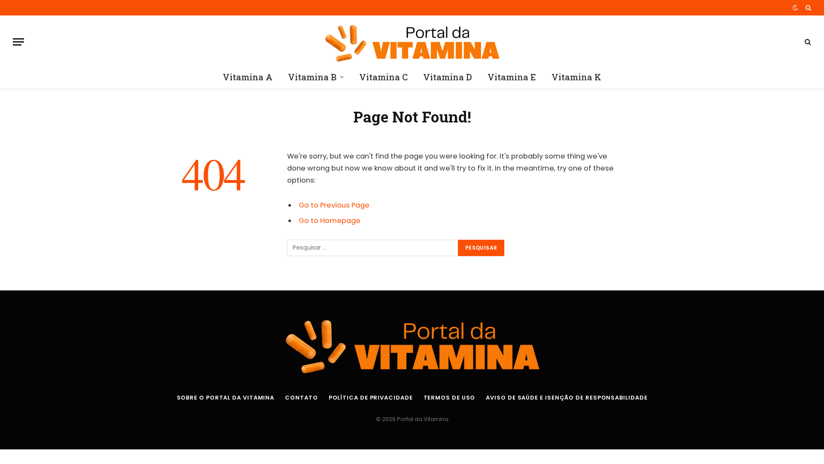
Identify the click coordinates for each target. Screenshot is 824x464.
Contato (301, 398)
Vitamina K (576, 76)
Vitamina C (383, 76)
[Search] (807, 7)
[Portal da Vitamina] (412, 41)
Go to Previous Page (334, 205)
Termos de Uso (450, 398)
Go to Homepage (329, 221)
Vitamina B (312, 76)
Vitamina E (512, 76)
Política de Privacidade (371, 398)
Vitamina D (447, 76)
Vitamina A (248, 76)
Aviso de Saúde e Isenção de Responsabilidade (566, 398)
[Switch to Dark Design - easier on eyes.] (795, 8)
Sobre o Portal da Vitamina (226, 398)
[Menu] (18, 42)
